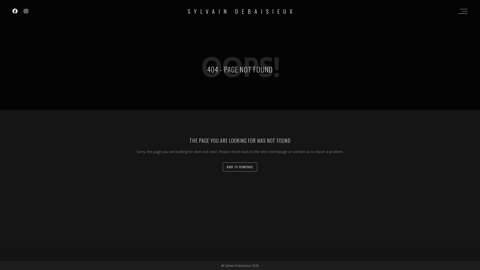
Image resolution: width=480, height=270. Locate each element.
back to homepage (240, 167)
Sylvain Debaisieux (242, 11)
